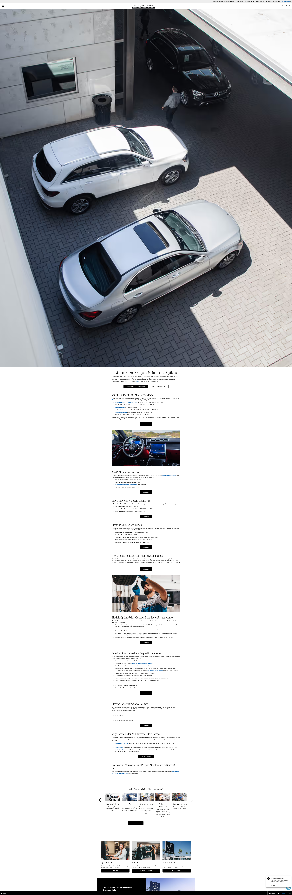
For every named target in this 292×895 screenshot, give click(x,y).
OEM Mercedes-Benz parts (155, 670)
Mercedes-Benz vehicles (118, 400)
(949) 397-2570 (219, 1)
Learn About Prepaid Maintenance (136, 386)
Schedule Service (146, 756)
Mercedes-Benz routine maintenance (142, 663)
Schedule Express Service (154, 823)
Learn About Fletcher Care (158, 386)
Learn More (146, 424)
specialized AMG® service (169, 475)
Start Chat (115, 870)
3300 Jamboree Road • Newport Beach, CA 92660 (268, 1)
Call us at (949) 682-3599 (146, 870)
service (138, 381)
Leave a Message (176, 870)
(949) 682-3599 (231, 1)
